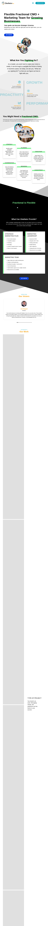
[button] (33, 3)
